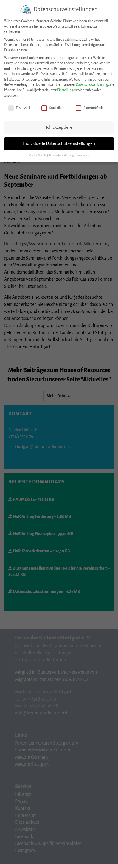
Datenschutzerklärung (92, 85)
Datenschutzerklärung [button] (61, 155)
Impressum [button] (83, 155)
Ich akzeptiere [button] (59, 127)
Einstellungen (67, 90)
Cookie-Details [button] (38, 155)
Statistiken (56, 108)
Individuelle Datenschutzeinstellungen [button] (59, 143)
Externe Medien (94, 108)
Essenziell (23, 108)
